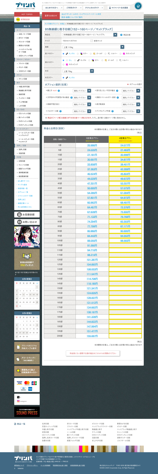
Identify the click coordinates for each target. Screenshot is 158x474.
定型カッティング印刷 (26, 56)
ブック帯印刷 (23, 102)
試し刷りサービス (23, 181)
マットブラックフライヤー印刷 (102, 426)
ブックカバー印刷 (24, 98)
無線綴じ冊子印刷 (25, 90)
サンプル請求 (22, 184)
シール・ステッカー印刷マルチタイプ (26, 140)
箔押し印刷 (22, 149)
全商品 (62, 23)
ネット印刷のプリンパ (51, 23)
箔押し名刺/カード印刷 (50, 438)
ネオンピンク (130, 53)
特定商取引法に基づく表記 (60, 465)
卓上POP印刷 (97, 440)
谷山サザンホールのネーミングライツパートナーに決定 (81, 14)
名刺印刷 (45, 424)
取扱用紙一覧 (23, 188)
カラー (85, 53)
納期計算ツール (23, 203)
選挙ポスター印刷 (123, 438)
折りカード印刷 (24, 38)
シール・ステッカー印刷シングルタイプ (26, 134)
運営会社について (19, 465)
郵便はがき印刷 (24, 45)
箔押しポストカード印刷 (75, 438)
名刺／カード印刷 (25, 34)
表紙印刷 (22, 94)
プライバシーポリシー (32, 465)
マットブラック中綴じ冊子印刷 (77, 429)
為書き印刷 (46, 440)
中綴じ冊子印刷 (24, 86)
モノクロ (71, 53)
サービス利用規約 (45, 465)
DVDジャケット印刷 (25, 121)
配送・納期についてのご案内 (72, 17)
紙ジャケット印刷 (24, 117)
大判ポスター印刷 (25, 71)
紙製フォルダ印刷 (25, 169)
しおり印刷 (22, 106)
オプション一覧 (23, 192)
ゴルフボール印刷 (123, 440)
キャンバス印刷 (24, 165)
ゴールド (99, 53)
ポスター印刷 (23, 67)
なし (70, 60)
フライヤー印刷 (24, 63)
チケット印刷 (23, 79)
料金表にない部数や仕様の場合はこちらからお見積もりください (93, 353)
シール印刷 (71, 432)
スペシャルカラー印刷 (25, 196)
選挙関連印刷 (23, 172)
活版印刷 (22, 153)
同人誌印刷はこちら (24, 207)
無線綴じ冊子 (97, 429)
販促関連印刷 (23, 176)
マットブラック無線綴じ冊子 (127, 429)
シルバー (113, 53)
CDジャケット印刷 (25, 113)
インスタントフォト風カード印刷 (25, 51)
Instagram (23, 401)
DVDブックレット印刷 (26, 125)
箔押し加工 (22, 199)
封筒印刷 (22, 161)
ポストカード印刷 (24, 42)
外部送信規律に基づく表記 (77, 465)
